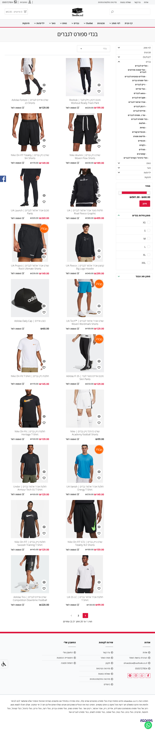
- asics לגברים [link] (140, 93)
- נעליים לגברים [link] (141, 66)
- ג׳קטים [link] (142, 145)
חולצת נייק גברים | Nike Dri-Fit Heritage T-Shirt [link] (30, 433)
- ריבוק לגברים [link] (140, 106)
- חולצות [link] (142, 123)
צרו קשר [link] (137, 2)
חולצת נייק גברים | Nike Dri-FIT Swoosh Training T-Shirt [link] (30, 543)
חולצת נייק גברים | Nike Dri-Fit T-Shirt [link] (30, 376)
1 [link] (85, 615)
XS (144, 222)
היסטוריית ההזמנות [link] (65, 657)
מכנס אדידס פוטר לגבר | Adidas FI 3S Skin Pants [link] (85, 377)
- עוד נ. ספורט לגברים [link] (137, 115)
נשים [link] (64, 23)
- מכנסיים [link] (142, 141)
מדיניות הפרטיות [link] (103, 668)
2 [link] (78, 615)
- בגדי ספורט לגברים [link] (139, 119)
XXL (144, 263)
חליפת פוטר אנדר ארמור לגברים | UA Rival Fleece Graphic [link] (85, 212)
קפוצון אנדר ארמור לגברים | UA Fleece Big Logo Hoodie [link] (85, 267)
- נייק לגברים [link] (140, 84)
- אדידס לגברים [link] (139, 111)
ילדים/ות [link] (40, 23)
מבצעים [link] (101, 23)
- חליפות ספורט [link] (139, 136)
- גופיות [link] (143, 128)
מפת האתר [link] (105, 657)
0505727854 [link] (141, 668)
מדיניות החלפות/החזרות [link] (107, 2)
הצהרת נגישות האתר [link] (138, 657)
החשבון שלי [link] (68, 652)
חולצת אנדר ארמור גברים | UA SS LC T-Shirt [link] (85, 598)
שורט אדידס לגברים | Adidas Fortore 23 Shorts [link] (30, 101)
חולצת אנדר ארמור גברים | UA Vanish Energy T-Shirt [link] (85, 488)
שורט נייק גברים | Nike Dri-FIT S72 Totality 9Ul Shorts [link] (85, 543)
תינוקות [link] (26, 23)
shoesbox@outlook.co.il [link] (135, 663)
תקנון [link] (108, 663)
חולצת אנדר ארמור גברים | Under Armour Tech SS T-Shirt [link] (29, 488)
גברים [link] (76, 23)
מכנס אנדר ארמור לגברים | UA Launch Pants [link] (30, 212)
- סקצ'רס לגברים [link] (139, 98)
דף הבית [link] (129, 23)
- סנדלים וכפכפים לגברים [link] (135, 76)
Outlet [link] (89, 23)
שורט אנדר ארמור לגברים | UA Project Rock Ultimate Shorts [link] (30, 267)
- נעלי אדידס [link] (141, 89)
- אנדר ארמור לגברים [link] (137, 102)
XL (144, 254)
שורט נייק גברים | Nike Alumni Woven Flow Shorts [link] (85, 156)
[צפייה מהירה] (99, 85)
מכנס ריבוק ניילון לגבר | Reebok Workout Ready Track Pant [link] (85, 101)
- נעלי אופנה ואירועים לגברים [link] (137, 71)
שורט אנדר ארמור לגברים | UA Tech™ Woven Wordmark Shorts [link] (85, 322)
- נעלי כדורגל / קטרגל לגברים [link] (136, 158)
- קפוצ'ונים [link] (141, 154)
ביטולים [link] (107, 684)
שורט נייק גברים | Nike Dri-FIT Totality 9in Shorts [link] (30, 156)
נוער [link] (53, 23)
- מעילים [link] (142, 149)
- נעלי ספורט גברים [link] (140, 80)
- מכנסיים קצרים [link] (139, 132)
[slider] (148, 193)
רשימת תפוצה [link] (67, 663)
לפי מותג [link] (115, 23)
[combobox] (93, 48)
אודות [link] (146, 2)
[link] (148, 725)
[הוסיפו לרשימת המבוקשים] (99, 91)
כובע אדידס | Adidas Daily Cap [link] (30, 321)
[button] (119, 47)
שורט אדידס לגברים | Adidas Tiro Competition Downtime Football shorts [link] (30, 600)
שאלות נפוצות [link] (125, 2)
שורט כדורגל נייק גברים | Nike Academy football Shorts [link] (85, 433)
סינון (145, 203)
